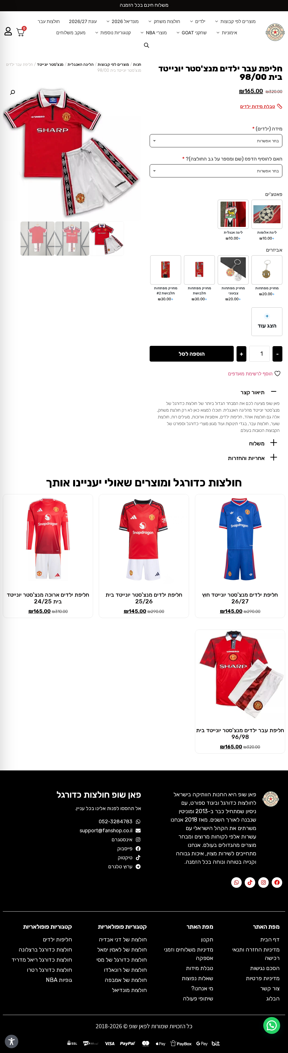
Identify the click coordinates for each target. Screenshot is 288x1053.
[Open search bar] (146, 45)
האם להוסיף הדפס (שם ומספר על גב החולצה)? (232, 158)
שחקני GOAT (194, 32)
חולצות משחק (167, 21)
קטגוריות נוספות (115, 32)
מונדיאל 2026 (125, 21)
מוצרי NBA (156, 32)
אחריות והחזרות (246, 458)
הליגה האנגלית (81, 64)
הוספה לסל (192, 353)
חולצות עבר (49, 21)
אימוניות (229, 32)
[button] (216, 391)
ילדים (200, 21)
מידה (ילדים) (267, 128)
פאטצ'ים (273, 194)
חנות (137, 64)
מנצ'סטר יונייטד (50, 64)
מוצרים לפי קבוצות (238, 21)
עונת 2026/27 (83, 21)
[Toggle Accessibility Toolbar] (11, 1041)
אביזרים (274, 249)
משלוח (257, 443)
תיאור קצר (252, 392)
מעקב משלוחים (71, 32)
